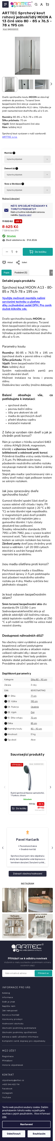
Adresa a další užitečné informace (20, 1037)
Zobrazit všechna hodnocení (27, 873)
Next (50, 787)
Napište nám (8, 1006)
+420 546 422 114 (11, 1084)
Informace (7, 997)
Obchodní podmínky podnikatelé (19, 1028)
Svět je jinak (8, 1002)
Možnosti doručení (11, 198)
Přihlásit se (43, 973)
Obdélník (35, 707)
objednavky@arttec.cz (13, 1080)
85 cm (34, 723)
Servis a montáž (10, 1015)
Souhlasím (39, 1133)
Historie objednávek (12, 1065)
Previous (5, 787)
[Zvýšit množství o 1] (16, 252)
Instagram (7, 1093)
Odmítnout (14, 1133)
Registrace (8, 1056)
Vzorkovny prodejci (12, 1019)
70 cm (34, 718)
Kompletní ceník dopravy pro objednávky (23, 1041)
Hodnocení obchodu (12, 1023)
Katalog (6, 993)
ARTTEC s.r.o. (9, 137)
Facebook (7, 1088)
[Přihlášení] (42, 4)
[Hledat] (36, 4)
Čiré (32, 712)
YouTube (6, 1097)
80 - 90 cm (36, 729)
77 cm (34, 696)
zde (4, 1117)
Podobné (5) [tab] (21, 272)
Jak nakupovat (9, 1010)
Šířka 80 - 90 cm (39, 679)
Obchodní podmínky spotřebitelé (19, 1032)
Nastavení (26, 1124)
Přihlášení (7, 1060)
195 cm (34, 701)
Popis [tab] (6, 272)
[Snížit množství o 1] (7, 252)
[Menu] (5, 4)
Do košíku (40, 251)
